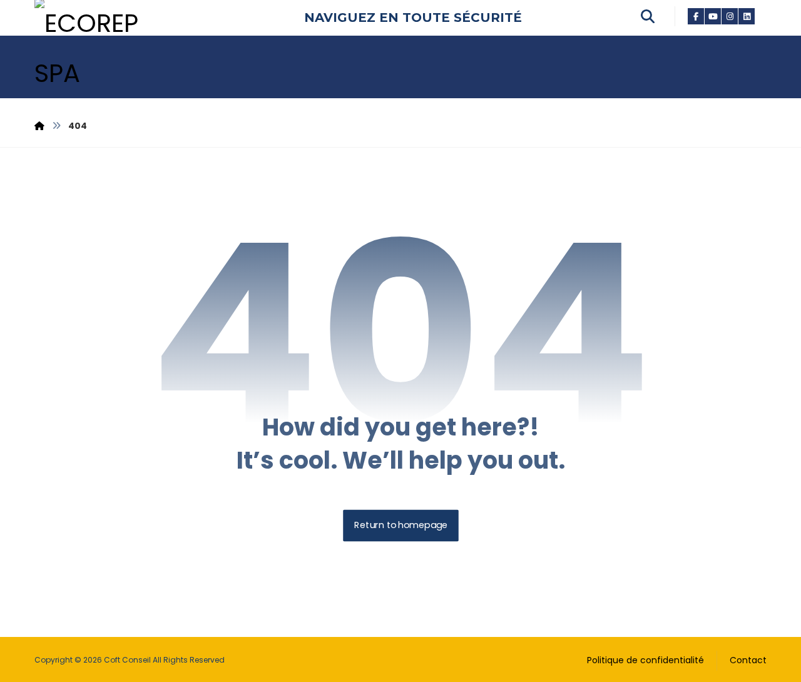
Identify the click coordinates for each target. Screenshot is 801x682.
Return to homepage (400, 525)
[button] (696, 16)
